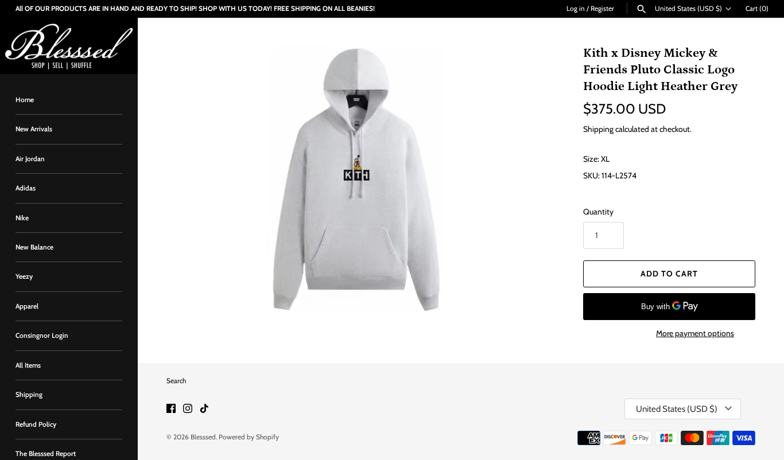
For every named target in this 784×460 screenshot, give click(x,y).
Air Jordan (30, 159)
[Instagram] (187, 409)
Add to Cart (669, 273)
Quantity (598, 211)
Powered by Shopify (249, 437)
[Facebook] (171, 409)
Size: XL (596, 159)
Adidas (25, 188)
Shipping (28, 395)
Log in (575, 9)
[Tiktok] (204, 409)
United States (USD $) (688, 9)
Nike (22, 218)
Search (176, 381)
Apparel (26, 306)
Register (602, 9)
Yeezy (24, 277)
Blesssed (203, 437)
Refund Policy (35, 424)
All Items (28, 365)
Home (24, 100)
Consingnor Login (41, 336)
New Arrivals (33, 129)
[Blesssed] (69, 46)
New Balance (34, 247)
